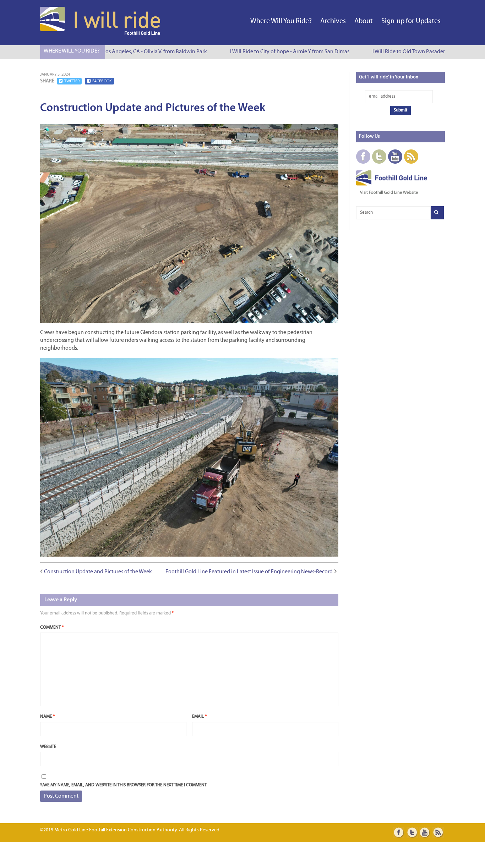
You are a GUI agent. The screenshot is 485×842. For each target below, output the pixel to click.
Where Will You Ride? (281, 21)
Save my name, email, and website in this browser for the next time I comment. (123, 785)
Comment (52, 627)
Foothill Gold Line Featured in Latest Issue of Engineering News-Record (249, 572)
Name (47, 716)
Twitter (72, 81)
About (363, 21)
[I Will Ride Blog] (101, 33)
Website (48, 746)
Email (199, 716)
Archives (333, 21)
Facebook (102, 81)
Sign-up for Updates (411, 21)
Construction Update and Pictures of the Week (98, 572)
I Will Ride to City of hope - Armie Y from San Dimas (282, 52)
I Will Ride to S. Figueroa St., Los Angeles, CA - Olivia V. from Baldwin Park (114, 52)
